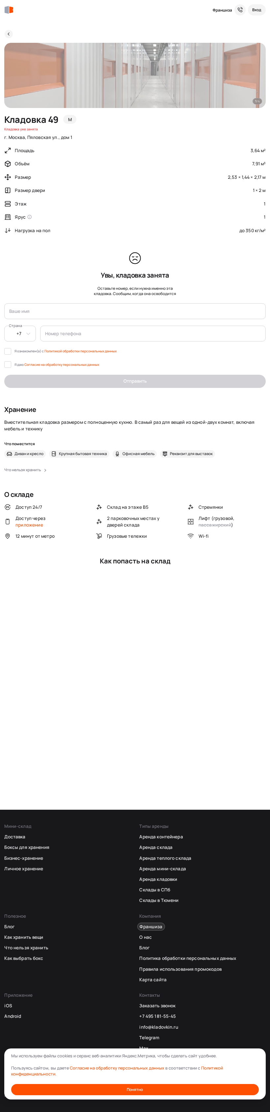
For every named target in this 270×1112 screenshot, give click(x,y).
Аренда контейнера (161, 837)
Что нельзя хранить (26, 948)
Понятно (135, 1089)
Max (143, 1048)
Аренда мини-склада (162, 869)
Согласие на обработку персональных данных (61, 364)
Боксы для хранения (26, 847)
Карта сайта (152, 980)
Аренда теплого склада (165, 858)
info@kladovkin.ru (158, 1027)
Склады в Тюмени (158, 900)
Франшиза (222, 10)
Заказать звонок (157, 1006)
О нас (145, 937)
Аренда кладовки (158, 879)
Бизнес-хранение (23, 858)
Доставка (14, 837)
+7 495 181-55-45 (157, 1016)
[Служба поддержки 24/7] (240, 9)
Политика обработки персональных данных (187, 958)
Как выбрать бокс (23, 958)
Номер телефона (63, 334)
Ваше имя (19, 311)
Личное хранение (23, 869)
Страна (15, 325)
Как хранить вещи (23, 937)
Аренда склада (156, 847)
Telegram (149, 1038)
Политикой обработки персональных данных (80, 351)
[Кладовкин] (8, 10)
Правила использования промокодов (180, 969)
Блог (9, 927)
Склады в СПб (154, 890)
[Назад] (8, 34)
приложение (29, 525)
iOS (8, 1006)
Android (12, 1016)
